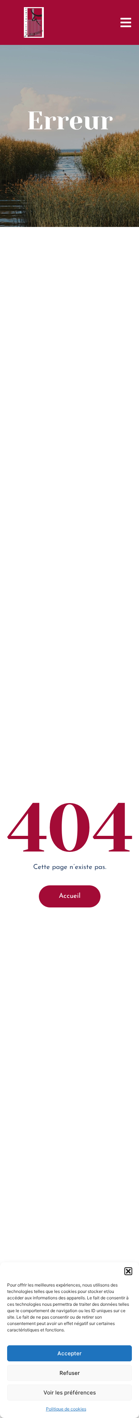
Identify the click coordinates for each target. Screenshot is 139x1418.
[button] (128, 1271)
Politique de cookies (66, 1409)
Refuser (70, 1373)
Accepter (69, 1353)
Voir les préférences (69, 1392)
